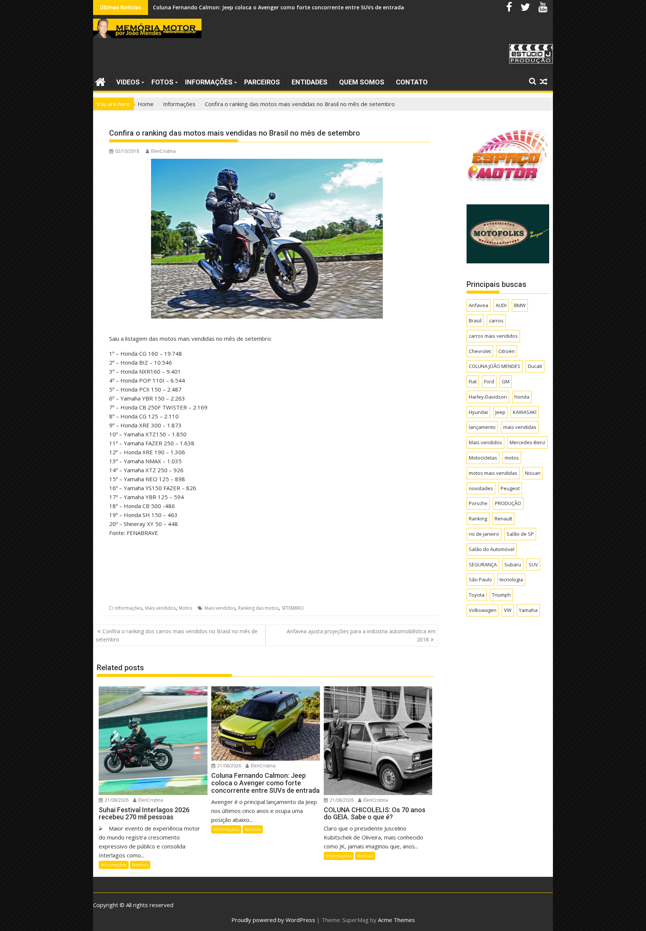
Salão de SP (520, 534)
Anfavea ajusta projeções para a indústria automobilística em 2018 (361, 635)
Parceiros (262, 82)
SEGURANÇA (483, 564)
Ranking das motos (258, 608)
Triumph (501, 594)
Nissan (533, 473)
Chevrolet (480, 351)
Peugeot (510, 488)
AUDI (501, 305)
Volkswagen (482, 610)
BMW (520, 305)
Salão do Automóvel (491, 549)
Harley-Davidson (488, 396)
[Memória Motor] (100, 80)
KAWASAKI (524, 412)
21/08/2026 (116, 800)
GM (506, 381)
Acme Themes (396, 920)
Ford (489, 381)
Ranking (478, 518)
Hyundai (478, 412)
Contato (412, 82)
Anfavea (478, 305)
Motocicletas (483, 457)
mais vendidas (519, 427)
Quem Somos (361, 82)
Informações (209, 82)
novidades (481, 488)
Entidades (309, 82)
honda (521, 396)
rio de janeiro (484, 534)
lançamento (482, 427)
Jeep (500, 412)
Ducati (535, 366)
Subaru (512, 564)
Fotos (162, 82)
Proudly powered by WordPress (273, 920)
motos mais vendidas (493, 473)
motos (512, 457)
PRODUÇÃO (508, 503)
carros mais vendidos (493, 335)
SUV (533, 564)
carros (496, 320)
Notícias (140, 864)
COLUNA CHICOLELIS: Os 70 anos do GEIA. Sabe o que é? (224, 7)
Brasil (475, 320)
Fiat (473, 381)
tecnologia (511, 579)
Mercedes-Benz (527, 442)
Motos (185, 608)
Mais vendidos (160, 608)
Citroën (506, 351)
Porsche (478, 503)
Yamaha (528, 610)
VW (507, 610)
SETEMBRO (293, 608)
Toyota (477, 594)
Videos (128, 82)
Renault (503, 518)
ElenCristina (163, 151)
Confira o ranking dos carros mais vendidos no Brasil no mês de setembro (177, 635)
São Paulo (480, 579)
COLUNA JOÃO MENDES (494, 366)
